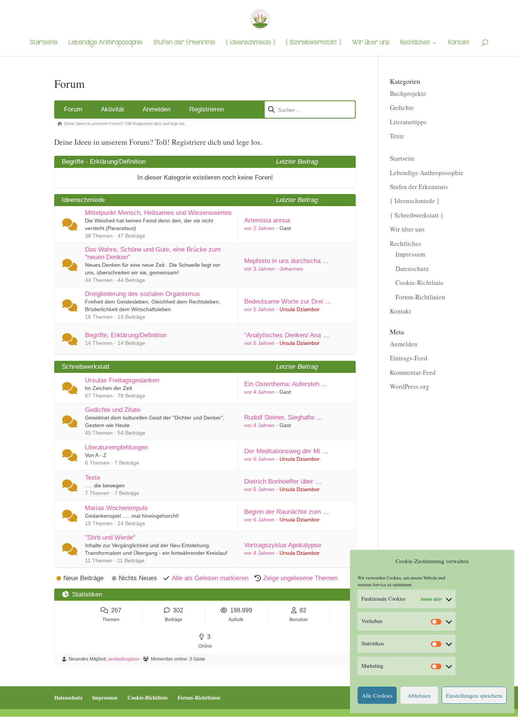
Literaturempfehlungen (116, 447)
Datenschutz (412, 268)
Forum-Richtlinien (420, 297)
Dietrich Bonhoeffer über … (283, 481)
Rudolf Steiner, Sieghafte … (283, 417)
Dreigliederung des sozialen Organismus (142, 293)
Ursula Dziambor (299, 309)
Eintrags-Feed (408, 358)
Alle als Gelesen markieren (210, 578)
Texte (92, 477)
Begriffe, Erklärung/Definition (125, 335)
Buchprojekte (408, 93)
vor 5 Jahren (259, 309)
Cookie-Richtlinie (420, 282)
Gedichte (402, 107)
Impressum (410, 254)
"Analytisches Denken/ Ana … (286, 335)
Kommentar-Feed (413, 372)
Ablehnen (419, 695)
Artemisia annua (267, 220)
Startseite (44, 43)
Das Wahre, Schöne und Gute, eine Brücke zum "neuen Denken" (153, 253)
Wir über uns (370, 43)
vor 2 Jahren (259, 228)
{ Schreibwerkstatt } (313, 43)
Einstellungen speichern (474, 695)
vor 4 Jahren (259, 392)
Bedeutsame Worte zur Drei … (287, 301)
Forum (73, 109)
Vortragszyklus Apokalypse (282, 545)
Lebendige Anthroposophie (106, 43)
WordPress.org (409, 386)
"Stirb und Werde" (110, 537)
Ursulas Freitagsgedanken (122, 380)
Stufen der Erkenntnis (184, 43)
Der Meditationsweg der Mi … (286, 451)
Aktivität (112, 109)
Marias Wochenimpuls (116, 508)
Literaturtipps (408, 121)
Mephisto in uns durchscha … (286, 261)
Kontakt (458, 43)
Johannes (291, 269)
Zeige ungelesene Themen (300, 578)
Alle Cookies (377, 695)
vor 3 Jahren (259, 269)
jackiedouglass (123, 659)
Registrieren (206, 109)
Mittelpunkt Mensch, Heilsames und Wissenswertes (158, 212)
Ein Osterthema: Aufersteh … (286, 384)
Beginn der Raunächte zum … (286, 511)
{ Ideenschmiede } (250, 43)
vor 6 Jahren (259, 459)
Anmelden (157, 109)
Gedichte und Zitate (112, 409)
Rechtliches (415, 43)
